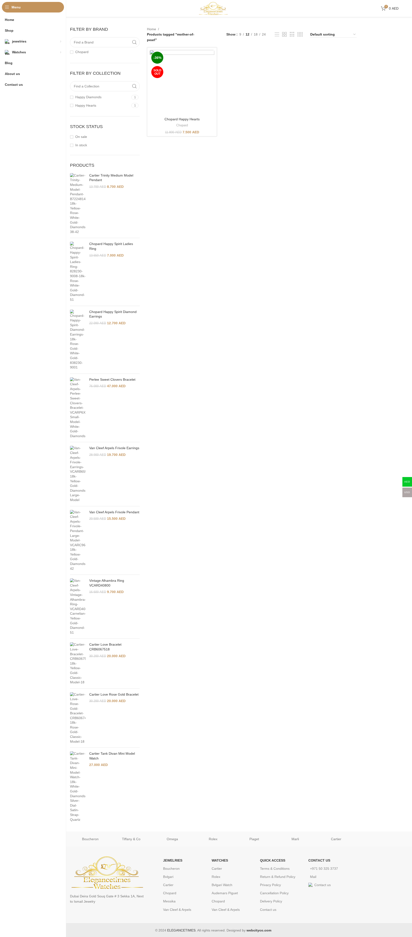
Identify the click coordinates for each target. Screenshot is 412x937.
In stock (81, 145)
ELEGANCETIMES (181, 930)
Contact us (268, 910)
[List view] (277, 34)
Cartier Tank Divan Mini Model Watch (112, 756)
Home (151, 29)
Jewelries (172, 860)
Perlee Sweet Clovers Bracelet (112, 379)
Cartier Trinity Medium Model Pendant (111, 177)
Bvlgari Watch (222, 885)
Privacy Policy (270, 885)
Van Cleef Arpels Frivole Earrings (114, 448)
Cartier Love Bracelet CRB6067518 (105, 647)
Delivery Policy (271, 901)
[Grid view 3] (292, 34)
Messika (169, 901)
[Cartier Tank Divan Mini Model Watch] (78, 786)
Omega (172, 839)
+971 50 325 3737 (324, 868)
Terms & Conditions (275, 868)
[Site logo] (213, 8)
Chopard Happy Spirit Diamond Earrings (113, 314)
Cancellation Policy (274, 893)
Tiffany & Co (131, 839)
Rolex (213, 839)
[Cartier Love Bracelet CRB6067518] (78, 663)
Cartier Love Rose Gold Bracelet (114, 694)
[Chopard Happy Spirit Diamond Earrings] (78, 340)
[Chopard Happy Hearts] (182, 82)
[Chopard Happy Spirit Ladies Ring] (78, 272)
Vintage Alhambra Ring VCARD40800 (106, 583)
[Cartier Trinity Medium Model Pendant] (78, 203)
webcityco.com (259, 930)
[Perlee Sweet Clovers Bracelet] (78, 408)
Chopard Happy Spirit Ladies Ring (111, 246)
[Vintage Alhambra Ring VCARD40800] (78, 606)
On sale (81, 137)
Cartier (336, 839)
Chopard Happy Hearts (182, 119)
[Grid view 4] (300, 34)
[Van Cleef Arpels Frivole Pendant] (78, 540)
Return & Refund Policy (277, 877)
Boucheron (90, 839)
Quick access (272, 860)
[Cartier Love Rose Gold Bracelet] (78, 718)
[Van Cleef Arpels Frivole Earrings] (78, 474)
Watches (220, 860)
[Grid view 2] (284, 34)
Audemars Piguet (225, 893)
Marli (295, 839)
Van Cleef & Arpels (177, 910)
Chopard (182, 125)
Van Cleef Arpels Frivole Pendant (114, 512)
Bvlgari (168, 877)
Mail (313, 877)
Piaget (254, 839)
